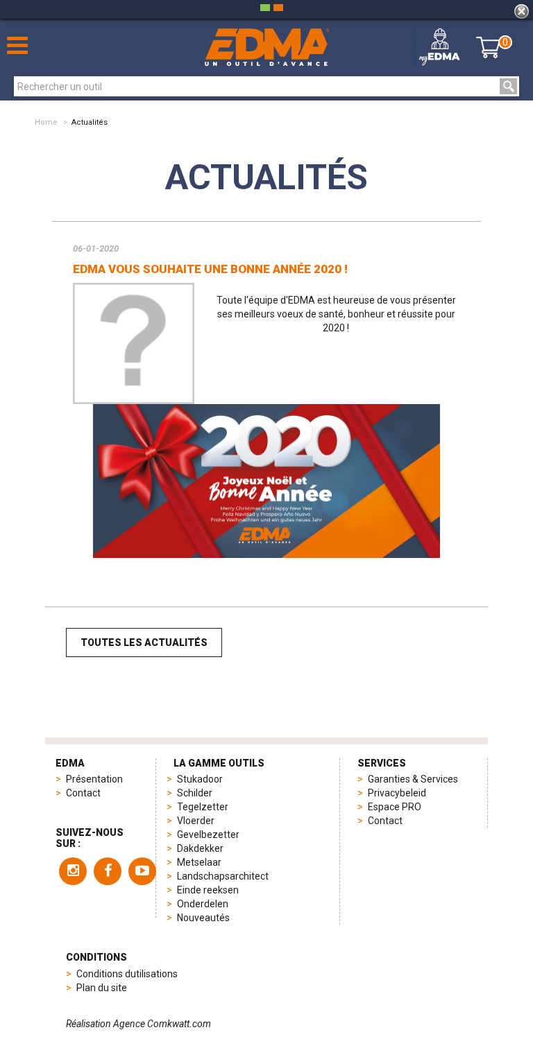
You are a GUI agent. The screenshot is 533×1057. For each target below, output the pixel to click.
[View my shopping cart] (488, 47)
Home (46, 122)
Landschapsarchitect (223, 876)
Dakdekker (200, 848)
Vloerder (195, 820)
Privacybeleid (397, 792)
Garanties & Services (413, 779)
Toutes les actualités (144, 642)
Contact (83, 792)
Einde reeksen (208, 890)
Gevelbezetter (208, 834)
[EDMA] (267, 47)
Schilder (194, 792)
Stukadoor (200, 779)
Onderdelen (202, 903)
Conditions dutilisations (127, 973)
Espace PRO (394, 806)
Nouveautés (203, 917)
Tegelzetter (202, 806)
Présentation (94, 779)
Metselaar (199, 862)
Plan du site (101, 987)
